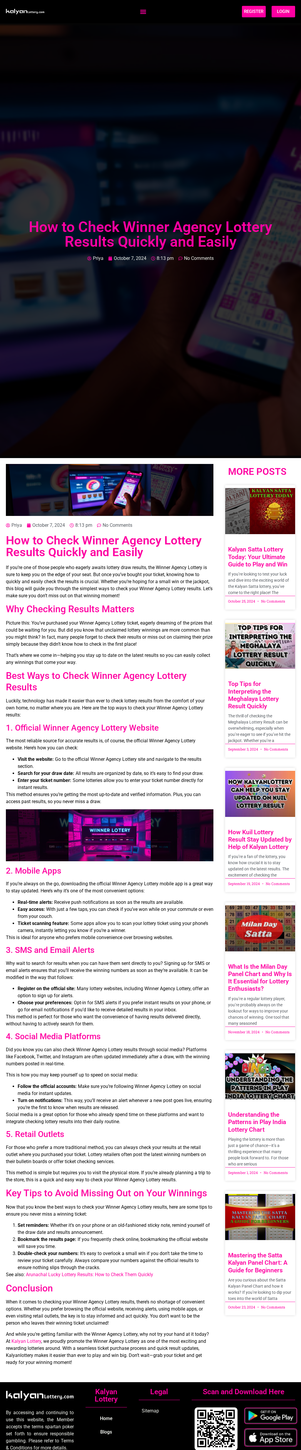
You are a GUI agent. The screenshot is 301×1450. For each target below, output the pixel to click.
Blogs (106, 1432)
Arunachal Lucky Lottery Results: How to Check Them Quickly (89, 1274)
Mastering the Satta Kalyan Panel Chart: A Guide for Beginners (257, 1263)
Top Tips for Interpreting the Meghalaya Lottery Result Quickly (253, 695)
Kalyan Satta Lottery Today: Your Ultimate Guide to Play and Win (257, 557)
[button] (143, 11)
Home (106, 1418)
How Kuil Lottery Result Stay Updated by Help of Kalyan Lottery (260, 839)
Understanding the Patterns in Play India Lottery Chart (257, 1122)
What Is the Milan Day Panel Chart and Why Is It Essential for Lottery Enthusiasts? (260, 978)
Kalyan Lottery (26, 1341)
